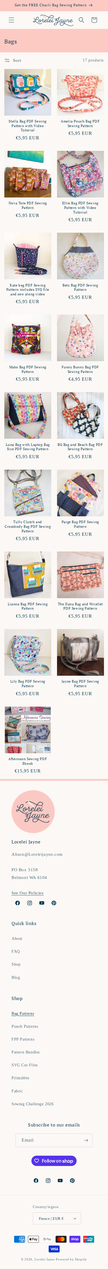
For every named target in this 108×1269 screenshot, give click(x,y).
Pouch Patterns (25, 1026)
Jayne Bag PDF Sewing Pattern (80, 683)
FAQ (16, 951)
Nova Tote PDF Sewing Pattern (28, 205)
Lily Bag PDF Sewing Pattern (27, 683)
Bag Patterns (23, 1013)
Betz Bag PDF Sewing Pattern (80, 287)
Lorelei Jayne (45, 1259)
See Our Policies (28, 893)
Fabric (17, 1091)
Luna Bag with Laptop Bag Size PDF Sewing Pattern (28, 446)
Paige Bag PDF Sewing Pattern (80, 524)
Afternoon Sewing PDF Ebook (27, 761)
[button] (11, 20)
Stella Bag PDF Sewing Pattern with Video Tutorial (28, 125)
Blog (16, 977)
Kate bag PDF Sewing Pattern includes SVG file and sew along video (27, 289)
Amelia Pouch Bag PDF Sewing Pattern (80, 123)
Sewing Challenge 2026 (33, 1104)
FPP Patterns (23, 1039)
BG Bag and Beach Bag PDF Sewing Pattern (80, 446)
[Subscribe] (85, 1140)
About (17, 938)
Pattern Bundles (26, 1052)
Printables (20, 1078)
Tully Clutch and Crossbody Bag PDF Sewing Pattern (28, 526)
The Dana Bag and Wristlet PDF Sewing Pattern (80, 606)
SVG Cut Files (25, 1065)
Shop (16, 964)
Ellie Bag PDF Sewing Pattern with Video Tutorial (80, 207)
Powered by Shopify (71, 1259)
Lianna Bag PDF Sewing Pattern (28, 606)
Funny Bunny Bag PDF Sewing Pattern (80, 369)
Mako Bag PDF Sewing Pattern (27, 369)
